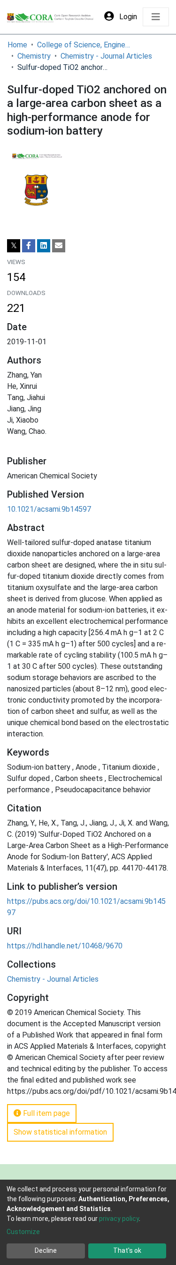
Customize (23, 1231)
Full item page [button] (45, 1113)
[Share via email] (58, 245)
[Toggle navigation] (156, 17)
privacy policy (119, 1218)
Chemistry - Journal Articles (106, 56)
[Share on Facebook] (28, 245)
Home (17, 44)
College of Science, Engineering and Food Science (84, 44)
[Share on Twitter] (13, 245)
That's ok (127, 1250)
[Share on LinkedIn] (43, 245)
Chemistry (34, 56)
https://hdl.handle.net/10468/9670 (64, 945)
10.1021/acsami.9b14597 (49, 509)
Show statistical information (60, 1132)
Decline (46, 1250)
